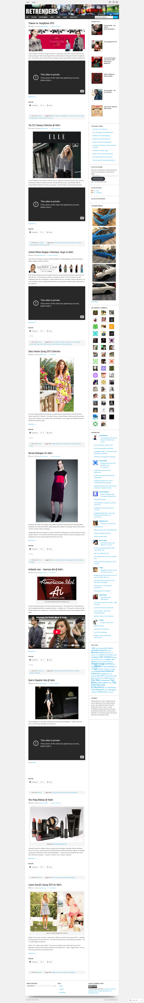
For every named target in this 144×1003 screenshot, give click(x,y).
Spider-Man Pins (98, 526)
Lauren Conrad (63, 972)
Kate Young (36, 344)
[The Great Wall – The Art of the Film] (97, 95)
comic (101, 655)
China (97, 655)
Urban (106, 690)
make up (60, 877)
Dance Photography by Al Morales (103, 448)
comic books (108, 655)
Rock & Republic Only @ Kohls (41, 680)
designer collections (65, 342)
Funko (103, 659)
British (53, 116)
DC (99, 657)
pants (34, 245)
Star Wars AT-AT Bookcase (100, 129)
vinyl (100, 692)
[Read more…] (32, 97)
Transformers (112, 687)
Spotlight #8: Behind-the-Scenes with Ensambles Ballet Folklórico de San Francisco (104, 515)
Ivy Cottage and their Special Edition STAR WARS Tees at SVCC (109, 440)
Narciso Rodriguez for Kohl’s (40, 453)
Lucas (92, 671)
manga (97, 671)
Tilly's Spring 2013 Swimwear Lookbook (104, 160)
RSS (110, 2)
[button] (56, 491)
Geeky (51, 17)
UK (47, 118)
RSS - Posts (96, 190)
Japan (97, 666)
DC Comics (106, 657)
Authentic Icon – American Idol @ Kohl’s (45, 569)
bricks (100, 652)
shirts (39, 118)
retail (57, 344)
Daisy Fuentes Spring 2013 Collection (44, 351)
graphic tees (110, 659)
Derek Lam (57, 342)
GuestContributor (43, 456)
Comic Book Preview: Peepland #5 (103, 607)
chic (53, 342)
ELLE (63, 242)
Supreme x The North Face (108, 523)
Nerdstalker (73, 17)
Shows (64, 17)
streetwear (105, 680)
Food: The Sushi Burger (100, 632)
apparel (65, 671)
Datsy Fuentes (59, 443)
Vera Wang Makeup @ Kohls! (40, 799)
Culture (33, 17)
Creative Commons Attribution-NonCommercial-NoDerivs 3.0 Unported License (101, 991)
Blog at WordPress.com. (111, 1000)
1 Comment (53, 354)
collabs (66, 560)
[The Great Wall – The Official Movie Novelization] (97, 30)
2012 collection (55, 792)
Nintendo (93, 676)
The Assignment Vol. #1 (110, 41)
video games (94, 692)
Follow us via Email (96, 167)
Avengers (109, 650)
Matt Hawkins (102, 674)
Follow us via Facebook (98, 199)
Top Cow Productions (98, 686)
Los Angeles (112, 669)
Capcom (111, 652)
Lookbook (105, 669)
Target (70, 344)
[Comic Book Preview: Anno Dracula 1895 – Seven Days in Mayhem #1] (97, 62)
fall (65, 242)
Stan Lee (112, 678)
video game (112, 690)
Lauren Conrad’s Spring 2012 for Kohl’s (45, 884)
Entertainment (43, 17)
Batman (94, 652)
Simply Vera (66, 877)
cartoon (93, 655)
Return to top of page (32, 1000)
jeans (61, 792)
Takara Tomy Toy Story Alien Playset (103, 153)
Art (27, 17)
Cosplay (94, 657)
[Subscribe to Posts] (91, 190)
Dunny (92, 659)
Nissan (99, 676)
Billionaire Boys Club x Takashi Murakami (105, 530)
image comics (105, 663)
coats (55, 242)
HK (97, 661)
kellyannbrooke (44, 26)
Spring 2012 (72, 972)
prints (36, 118)
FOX (36, 673)
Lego (95, 668)
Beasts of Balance (99, 626)
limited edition (47, 344)
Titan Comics (102, 683)
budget (53, 443)
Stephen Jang (41, 255)
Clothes (77, 671)
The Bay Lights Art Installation (102, 591)
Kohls (77, 116)
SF (99, 678)
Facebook (117, 2)
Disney (114, 657)
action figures (108, 648)
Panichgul (31, 118)
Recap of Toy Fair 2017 (107, 622)
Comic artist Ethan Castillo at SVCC (103, 445)
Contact (34, 2)
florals (74, 116)
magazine (72, 242)
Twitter (114, 2)
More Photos (94, 302)
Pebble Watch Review (100, 499)
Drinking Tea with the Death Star (101, 139)
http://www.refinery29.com (59, 844)
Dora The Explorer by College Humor (103, 132)
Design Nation (72, 560)
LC (68, 972)
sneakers (107, 678)
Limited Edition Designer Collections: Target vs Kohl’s (50, 252)
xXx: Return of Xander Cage (100, 150)
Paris (38, 245)
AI (53, 671)
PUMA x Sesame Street (100, 536)
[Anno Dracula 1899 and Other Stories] (97, 111)
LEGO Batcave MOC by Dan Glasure (102, 157)
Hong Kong (105, 661)
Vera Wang (72, 877)
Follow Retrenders (98, 179)
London (82, 116)
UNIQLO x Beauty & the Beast (102, 533)
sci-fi (96, 678)
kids (116, 666)
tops (44, 245)
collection (58, 116)
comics (115, 655)
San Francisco (109, 676)
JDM (102, 666)
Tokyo (110, 683)
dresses (70, 116)
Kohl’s (34, 762)
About (27, 2)
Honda (100, 661)
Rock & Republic (73, 792)
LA (92, 669)
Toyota (106, 687)
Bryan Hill (106, 652)
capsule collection (59, 560)
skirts (41, 245)
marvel (103, 671)
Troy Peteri (96, 689)
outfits (31, 245)
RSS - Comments (97, 192)
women (51, 118)
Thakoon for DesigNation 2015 (41, 23)
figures (100, 659)
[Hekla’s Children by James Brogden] (97, 78)
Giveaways (62, 992)
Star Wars (96, 680)
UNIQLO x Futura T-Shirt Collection (104, 616)
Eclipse (96, 659)
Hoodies (111, 661)
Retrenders (72, 9)
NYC (68, 792)
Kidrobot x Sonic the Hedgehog (101, 135)
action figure (99, 648)
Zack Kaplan (110, 692)
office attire (78, 242)
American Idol (58, 671)
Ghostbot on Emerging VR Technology (104, 456)
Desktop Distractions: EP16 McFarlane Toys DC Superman (108, 465)
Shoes (102, 678)
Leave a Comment (55, 26)
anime (103, 650)
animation (95, 650)
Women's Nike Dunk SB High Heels (102, 142)
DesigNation (64, 116)
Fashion (40, 116)
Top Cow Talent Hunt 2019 (101, 553)
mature (53, 344)
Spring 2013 (65, 344)
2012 (53, 560)
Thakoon (44, 118)
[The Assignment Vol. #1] (97, 46)
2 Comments (52, 572)
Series (57, 17)
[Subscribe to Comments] (91, 192)
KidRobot (111, 666)
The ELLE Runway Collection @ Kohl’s (44, 125)
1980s (93, 648)
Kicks (105, 666)
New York (109, 674)
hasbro (93, 661)
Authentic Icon (70, 671)
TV (43, 671)
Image (94, 663)
